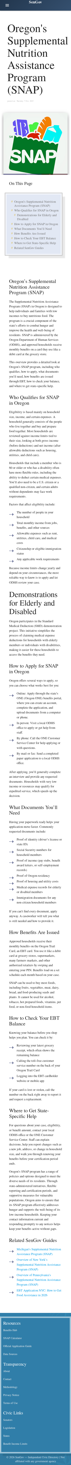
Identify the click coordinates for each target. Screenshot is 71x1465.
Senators (7, 1420)
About (6, 1371)
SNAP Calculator (12, 1338)
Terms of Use (10, 1403)
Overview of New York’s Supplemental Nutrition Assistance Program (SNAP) (39, 1264)
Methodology (10, 1387)
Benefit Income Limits (15, 1443)
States (6, 1436)
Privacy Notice (11, 1395)
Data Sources (10, 1354)
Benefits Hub (10, 1330)
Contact (7, 1379)
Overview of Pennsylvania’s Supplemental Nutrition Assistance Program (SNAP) (39, 1280)
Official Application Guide (17, 1346)
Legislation (9, 1428)
